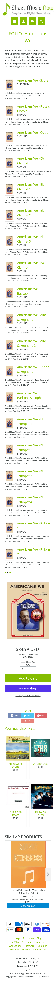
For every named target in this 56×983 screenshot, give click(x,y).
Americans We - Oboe (32, 132)
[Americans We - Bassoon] (9, 297)
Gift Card (29, 945)
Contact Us (39, 949)
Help (17, 938)
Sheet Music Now (27, 976)
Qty (28, 665)
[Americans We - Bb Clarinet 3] (9, 245)
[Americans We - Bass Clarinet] (9, 271)
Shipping (42, 945)
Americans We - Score (32, 80)
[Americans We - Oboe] (9, 140)
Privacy (26, 949)
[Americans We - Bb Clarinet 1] (9, 193)
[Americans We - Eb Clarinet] (9, 167)
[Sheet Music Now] (28, 9)
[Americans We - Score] (9, 88)
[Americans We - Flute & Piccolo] (9, 114)
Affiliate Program (21, 941)
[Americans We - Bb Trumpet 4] (9, 505)
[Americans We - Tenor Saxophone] (9, 375)
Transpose (28, 938)
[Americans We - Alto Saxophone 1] (9, 323)
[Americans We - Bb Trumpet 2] (9, 453)
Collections (15, 945)
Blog (39, 938)
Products (39, 941)
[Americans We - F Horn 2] (9, 558)
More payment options (28, 695)
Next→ (12, 572)
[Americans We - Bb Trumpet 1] (9, 427)
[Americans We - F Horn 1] (9, 531)
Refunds (14, 949)
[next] (48, 874)
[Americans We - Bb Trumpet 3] (9, 479)
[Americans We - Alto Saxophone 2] (9, 349)
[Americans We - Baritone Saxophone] (9, 401)
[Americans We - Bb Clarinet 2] (9, 219)
